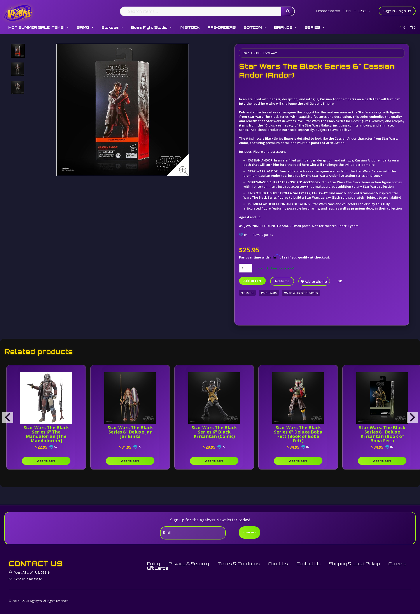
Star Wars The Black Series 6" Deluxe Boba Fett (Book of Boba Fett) (298, 434)
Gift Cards (157, 568)
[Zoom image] (184, 171)
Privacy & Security (189, 564)
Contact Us (308, 564)
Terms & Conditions (239, 564)
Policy (153, 564)
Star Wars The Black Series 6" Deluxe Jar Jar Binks (130, 432)
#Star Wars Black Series (301, 293)
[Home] (18, 12)
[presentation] (7, 417)
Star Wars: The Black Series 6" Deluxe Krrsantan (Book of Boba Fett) (382, 434)
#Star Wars (269, 293)
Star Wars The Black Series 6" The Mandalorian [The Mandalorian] (46, 434)
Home (245, 53)
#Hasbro (247, 293)
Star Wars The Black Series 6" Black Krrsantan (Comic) (214, 432)
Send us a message (28, 579)
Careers (397, 564)
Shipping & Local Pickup (354, 564)
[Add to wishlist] (71, 371)
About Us (278, 564)
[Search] (287, 11)
